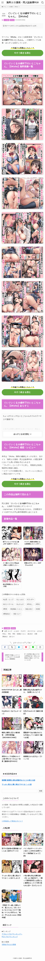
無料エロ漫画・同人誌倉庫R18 (22, 2)
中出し (4, 634)
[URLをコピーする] (40, 647)
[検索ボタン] (42, 2)
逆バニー (11, 636)
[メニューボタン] (2, 2)
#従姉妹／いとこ (16, 609)
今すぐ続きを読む (22, 53)
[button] (5, 647)
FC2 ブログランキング (10, 937)
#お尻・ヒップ (8, 599)
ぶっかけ (16, 631)
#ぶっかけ (20, 599)
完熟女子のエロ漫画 (9, 944)
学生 (9, 634)
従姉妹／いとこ (21, 634)
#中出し (30, 604)
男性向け (5, 636)
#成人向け (29, 609)
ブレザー (23, 631)
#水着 (38, 609)
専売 (14, 634)
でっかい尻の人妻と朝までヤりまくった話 (17, 784)
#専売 (5, 609)
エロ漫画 (6, 20)
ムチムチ (39, 631)
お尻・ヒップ (8, 631)
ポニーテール (31, 631)
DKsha (12, 20)
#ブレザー (30, 599)
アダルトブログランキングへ (12, 934)
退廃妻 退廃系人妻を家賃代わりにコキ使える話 (18, 780)
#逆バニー (17, 614)
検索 (40, 791)
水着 (36, 634)
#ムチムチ (20, 604)
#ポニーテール (8, 604)
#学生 (38, 604)
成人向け (30, 634)
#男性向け (6, 614)
